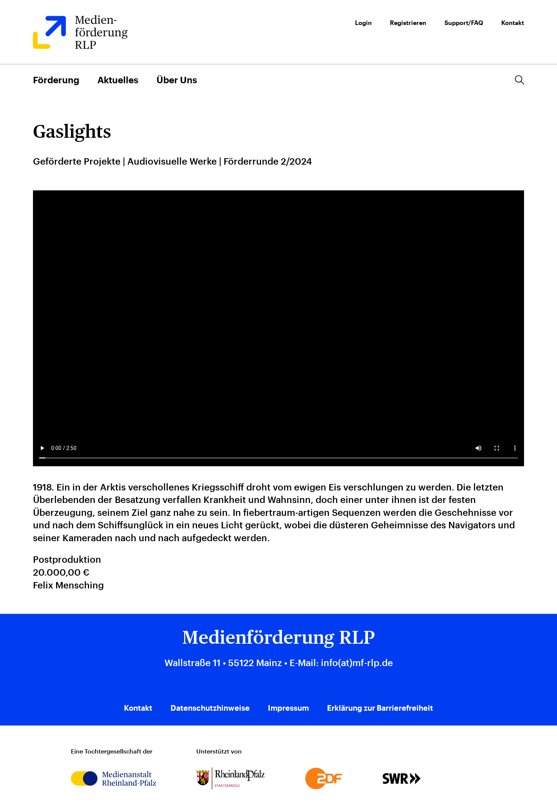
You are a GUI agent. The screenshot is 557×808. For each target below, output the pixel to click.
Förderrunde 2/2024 (268, 161)
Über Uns (176, 79)
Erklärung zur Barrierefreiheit (380, 707)
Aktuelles (117, 79)
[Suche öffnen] (519, 80)
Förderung (56, 79)
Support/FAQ (463, 23)
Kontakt (512, 23)
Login (363, 23)
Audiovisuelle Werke (172, 161)
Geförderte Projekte (76, 161)
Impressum (288, 707)
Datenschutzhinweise (210, 707)
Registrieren (408, 23)
